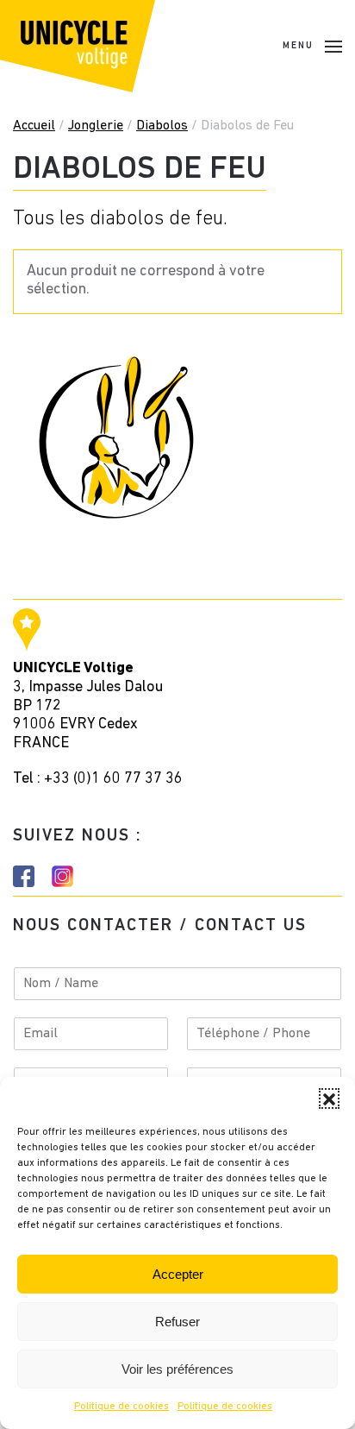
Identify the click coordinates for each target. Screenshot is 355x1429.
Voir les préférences (177, 1369)
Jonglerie (95, 126)
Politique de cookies (121, 1406)
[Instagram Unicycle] (62, 876)
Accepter (178, 1274)
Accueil (34, 126)
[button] (329, 1098)
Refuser (177, 1321)
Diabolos (162, 126)
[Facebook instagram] (23, 876)
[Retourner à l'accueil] (77, 46)
